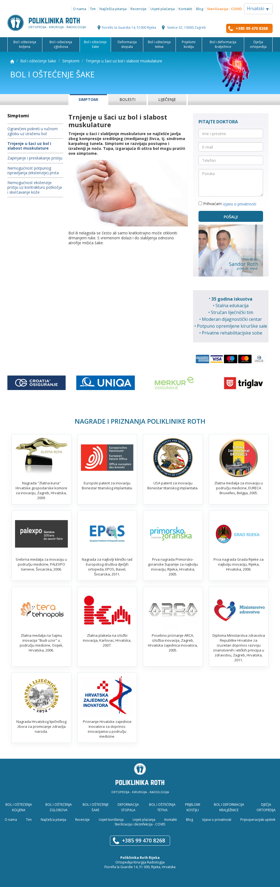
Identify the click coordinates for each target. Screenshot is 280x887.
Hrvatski (258, 8)
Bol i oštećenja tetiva (159, 44)
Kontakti (185, 8)
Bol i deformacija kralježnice (223, 44)
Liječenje (167, 99)
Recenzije (138, 8)
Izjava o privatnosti (216, 819)
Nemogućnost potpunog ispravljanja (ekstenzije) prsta (33, 170)
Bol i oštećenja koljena (24, 44)
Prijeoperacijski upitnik (257, 819)
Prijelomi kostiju (189, 44)
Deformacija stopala (127, 44)
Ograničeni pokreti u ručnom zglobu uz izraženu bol (32, 131)
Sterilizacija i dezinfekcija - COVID (140, 824)
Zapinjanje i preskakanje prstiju (34, 158)
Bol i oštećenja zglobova (60, 44)
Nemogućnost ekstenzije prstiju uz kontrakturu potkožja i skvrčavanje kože (34, 187)
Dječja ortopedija (258, 44)
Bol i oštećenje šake (95, 44)
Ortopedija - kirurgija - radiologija (57, 27)
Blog (199, 8)
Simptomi (70, 60)
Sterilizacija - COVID (224, 8)
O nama (79, 8)
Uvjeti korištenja (111, 819)
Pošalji (231, 216)
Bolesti (127, 99)
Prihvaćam (229, 204)
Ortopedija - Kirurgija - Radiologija (140, 792)
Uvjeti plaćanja (162, 8)
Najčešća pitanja (113, 8)
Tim (93, 8)
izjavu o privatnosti (239, 204)
